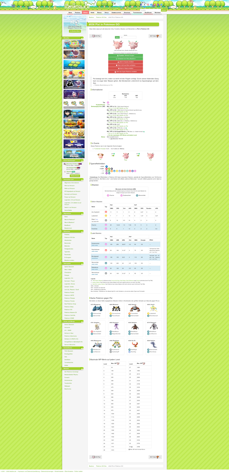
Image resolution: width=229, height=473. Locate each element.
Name (117, 37)
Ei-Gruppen (67, 257)
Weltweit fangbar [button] (126, 55)
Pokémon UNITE (69, 295)
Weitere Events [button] (75, 176)
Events (138, 280)
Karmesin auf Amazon (70, 194)
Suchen (164, 10)
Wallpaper (67, 386)
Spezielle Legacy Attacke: (99, 284)
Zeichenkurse (68, 380)
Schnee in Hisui (68, 333)
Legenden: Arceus (69, 284)
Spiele (107, 12)
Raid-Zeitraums (130, 280)
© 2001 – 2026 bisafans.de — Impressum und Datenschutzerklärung (20, 471)
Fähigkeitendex (68, 249)
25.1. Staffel (67, 330)
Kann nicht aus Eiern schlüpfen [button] (126, 65)
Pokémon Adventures (70, 336)
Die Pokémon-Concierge (71, 372)
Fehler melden (78, 471)
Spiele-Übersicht (69, 267)
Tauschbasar (137, 12)
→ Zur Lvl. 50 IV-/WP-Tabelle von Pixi (117, 130)
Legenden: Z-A (68, 278)
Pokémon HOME (69, 318)
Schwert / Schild (69, 287)
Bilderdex (67, 246)
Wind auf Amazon (69, 185)
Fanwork (66, 377)
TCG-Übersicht (68, 351)
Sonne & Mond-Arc (69, 344)
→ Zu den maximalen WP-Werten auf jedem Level (122, 135)
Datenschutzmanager (47, 471)
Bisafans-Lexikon (69, 260)
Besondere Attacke (97, 280)
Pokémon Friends (69, 301)
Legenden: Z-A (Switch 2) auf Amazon (72, 203)
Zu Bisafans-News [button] (75, 31)
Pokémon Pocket (69, 292)
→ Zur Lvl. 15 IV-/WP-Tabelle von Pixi (117, 108)
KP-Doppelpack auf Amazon (72, 191)
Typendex (67, 252)
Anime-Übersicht (69, 324)
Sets (65, 357)
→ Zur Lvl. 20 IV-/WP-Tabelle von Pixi (117, 112)
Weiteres (157, 12)
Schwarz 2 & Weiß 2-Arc (71, 339)
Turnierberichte (68, 362)
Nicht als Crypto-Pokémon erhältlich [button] (126, 71)
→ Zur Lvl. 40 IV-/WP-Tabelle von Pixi (117, 126)
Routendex (67, 254)
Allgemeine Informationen (71, 183)
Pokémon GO (68, 309)
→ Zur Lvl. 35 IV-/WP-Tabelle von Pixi (117, 122)
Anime (92, 12)
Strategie (127, 12)
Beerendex (67, 243)
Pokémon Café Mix (69, 315)
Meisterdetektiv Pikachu (71, 374)
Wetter (103, 137)
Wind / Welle (68, 269)
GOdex (85, 12)
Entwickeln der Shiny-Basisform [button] (126, 58)
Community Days (115, 280)
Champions (67, 272)
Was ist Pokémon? (69, 219)
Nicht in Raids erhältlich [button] (126, 68)
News (70, 12)
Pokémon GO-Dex (69, 237)
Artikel (66, 365)
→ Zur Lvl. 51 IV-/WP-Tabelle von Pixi (117, 133)
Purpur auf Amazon (69, 197)
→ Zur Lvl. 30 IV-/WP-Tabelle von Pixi (117, 119)
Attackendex (67, 240)
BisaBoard (148, 12)
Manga (99, 12)
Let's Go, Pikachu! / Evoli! (71, 289)
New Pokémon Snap (70, 304)
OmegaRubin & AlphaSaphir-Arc (73, 342)
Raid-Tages (123, 280)
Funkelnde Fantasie (100, 149)
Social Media (68, 210)
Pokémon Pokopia (69, 298)
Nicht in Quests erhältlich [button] (126, 62)
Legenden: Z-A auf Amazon (72, 200)
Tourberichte (68, 383)
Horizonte (67, 327)
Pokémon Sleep (68, 307)
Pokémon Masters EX (70, 312)
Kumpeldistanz (100, 104)
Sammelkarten (116, 12)
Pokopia (66, 275)
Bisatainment (68, 228)
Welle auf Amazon (69, 188)
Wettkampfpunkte (96, 106)
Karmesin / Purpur (69, 281)
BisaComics (67, 389)
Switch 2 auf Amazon (70, 207)
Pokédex (77, 12)
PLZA (73, 171)
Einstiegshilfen (68, 354)
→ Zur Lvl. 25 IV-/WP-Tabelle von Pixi (117, 115)
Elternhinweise (69, 471)
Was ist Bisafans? (69, 222)
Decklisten (67, 359)
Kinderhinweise (59, 471)
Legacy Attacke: (96, 282)
